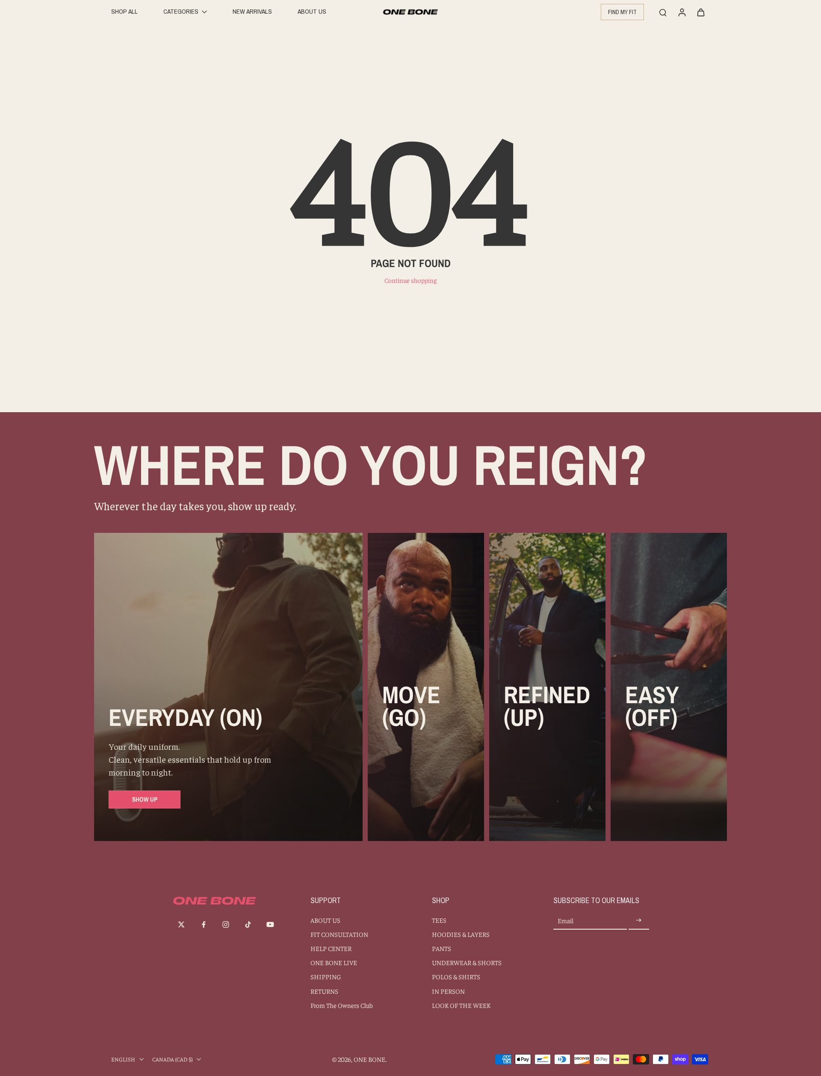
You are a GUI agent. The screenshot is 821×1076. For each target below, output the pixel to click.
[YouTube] (270, 924)
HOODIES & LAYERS (461, 934)
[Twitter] (181, 924)
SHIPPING (325, 976)
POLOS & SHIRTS (456, 976)
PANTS (441, 948)
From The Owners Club (341, 1005)
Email (565, 921)
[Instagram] (225, 924)
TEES (439, 920)
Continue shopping (410, 280)
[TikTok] (248, 924)
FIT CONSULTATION (339, 934)
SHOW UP (144, 799)
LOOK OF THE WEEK (461, 1005)
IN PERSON (448, 991)
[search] (662, 12)
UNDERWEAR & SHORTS (467, 962)
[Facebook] (203, 924)
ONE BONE (369, 1059)
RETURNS (324, 991)
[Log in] (681, 12)
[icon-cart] (700, 12)
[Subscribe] (639, 921)
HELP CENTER (330, 948)
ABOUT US (325, 920)
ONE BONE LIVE (333, 962)
